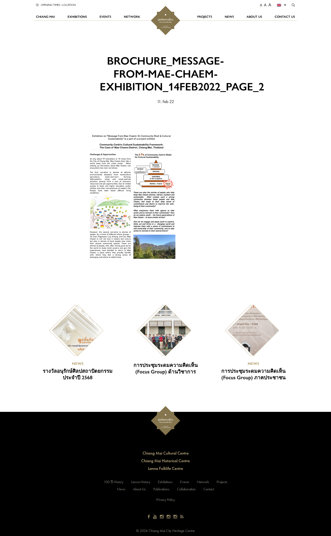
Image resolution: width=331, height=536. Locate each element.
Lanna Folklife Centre (165, 468)
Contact (208, 489)
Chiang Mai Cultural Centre (166, 453)
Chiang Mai (45, 16)
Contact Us (285, 16)
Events (105, 16)
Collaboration (186, 489)
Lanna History (140, 482)
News (229, 16)
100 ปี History (113, 482)
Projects (204, 16)
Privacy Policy (165, 499)
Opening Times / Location (58, 5)
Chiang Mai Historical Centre (165, 461)
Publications (161, 489)
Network (132, 16)
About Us (254, 16)
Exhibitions (77, 16)
